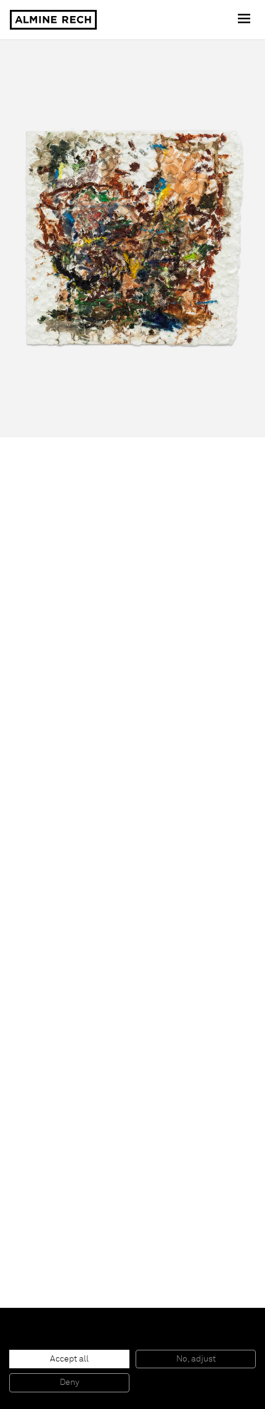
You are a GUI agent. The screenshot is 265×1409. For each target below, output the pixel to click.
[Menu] (245, 19)
